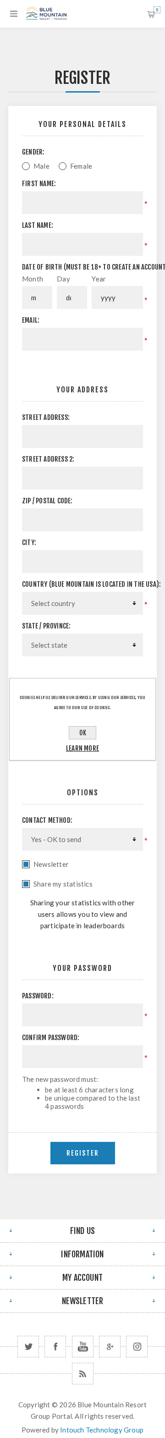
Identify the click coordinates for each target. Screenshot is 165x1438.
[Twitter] (28, 1346)
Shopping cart (157, 9)
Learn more (82, 748)
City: (29, 542)
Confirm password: (50, 1037)
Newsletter (51, 864)
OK (82, 733)
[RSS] (83, 1373)
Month (32, 279)
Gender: (33, 152)
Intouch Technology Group (101, 1430)
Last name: (37, 225)
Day (63, 279)
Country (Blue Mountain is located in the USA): (82, 584)
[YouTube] (83, 1346)
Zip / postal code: (47, 500)
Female (81, 166)
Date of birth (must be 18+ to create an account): (82, 267)
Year (99, 279)
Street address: (46, 417)
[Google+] (110, 1346)
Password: (38, 996)
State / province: (46, 626)
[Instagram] (137, 1346)
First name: (39, 183)
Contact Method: (47, 820)
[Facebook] (55, 1346)
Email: (30, 320)
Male (41, 166)
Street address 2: (48, 459)
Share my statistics (63, 884)
